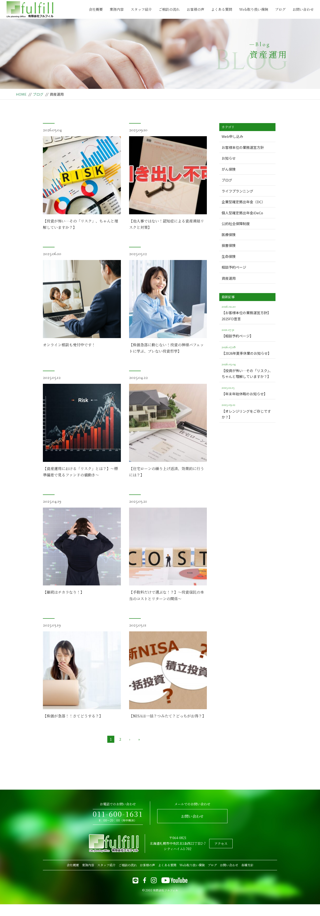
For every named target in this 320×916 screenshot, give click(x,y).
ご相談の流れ (169, 9)
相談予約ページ (234, 267)
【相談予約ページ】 (237, 332)
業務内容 (117, 9)
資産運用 (229, 278)
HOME (21, 94)
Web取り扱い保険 (253, 9)
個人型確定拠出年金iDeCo (242, 212)
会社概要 (96, 9)
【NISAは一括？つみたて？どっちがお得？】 (167, 716)
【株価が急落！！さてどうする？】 (73, 716)
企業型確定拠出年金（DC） (243, 201)
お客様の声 (195, 9)
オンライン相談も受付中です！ (69, 344)
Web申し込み (232, 136)
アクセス (220, 843)
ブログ (280, 9)
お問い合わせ (303, 9)
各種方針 (247, 865)
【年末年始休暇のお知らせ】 (244, 390)
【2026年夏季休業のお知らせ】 (246, 350)
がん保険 (229, 169)
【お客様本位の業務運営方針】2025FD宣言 (246, 312)
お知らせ (229, 158)
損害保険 (229, 245)
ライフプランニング (237, 190)
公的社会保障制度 (236, 223)
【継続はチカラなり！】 (63, 592)
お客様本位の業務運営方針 (243, 147)
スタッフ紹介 (141, 9)
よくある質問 (221, 9)
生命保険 (229, 256)
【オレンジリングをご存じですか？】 (246, 410)
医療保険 (229, 234)
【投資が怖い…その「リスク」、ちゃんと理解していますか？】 (247, 370)
